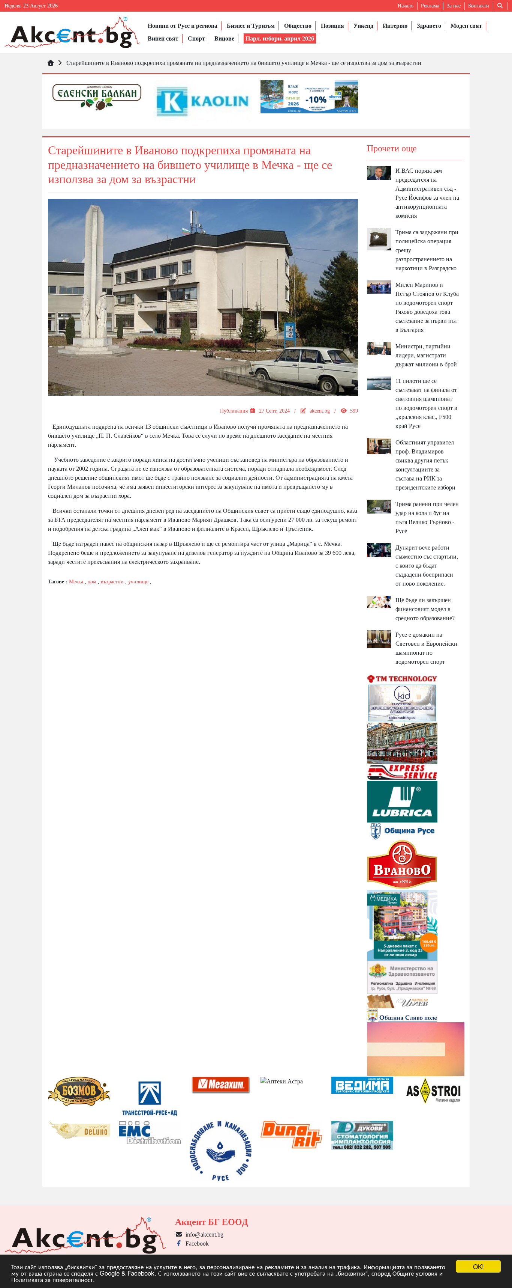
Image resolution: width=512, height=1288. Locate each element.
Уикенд (363, 26)
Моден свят (466, 26)
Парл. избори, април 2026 (280, 38)
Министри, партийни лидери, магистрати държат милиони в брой (426, 355)
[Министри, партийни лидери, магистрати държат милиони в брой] (379, 348)
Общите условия (414, 1272)
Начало (405, 6)
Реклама (430, 6)
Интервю (395, 26)
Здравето (429, 26)
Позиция (332, 26)
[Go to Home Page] (50, 63)
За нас (454, 6)
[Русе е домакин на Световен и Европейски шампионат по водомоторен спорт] (379, 638)
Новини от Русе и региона (182, 26)
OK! (478, 1266)
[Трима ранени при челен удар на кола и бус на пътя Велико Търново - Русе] (379, 506)
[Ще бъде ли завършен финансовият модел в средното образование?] (379, 601)
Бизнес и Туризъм (251, 26)
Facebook (196, 1243)
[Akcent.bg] (72, 32)
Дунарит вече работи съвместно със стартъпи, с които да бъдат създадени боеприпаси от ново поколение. (426, 565)
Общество (297, 26)
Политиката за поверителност (52, 1279)
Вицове (224, 38)
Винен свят (163, 38)
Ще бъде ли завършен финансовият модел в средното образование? (425, 609)
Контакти (478, 6)
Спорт (196, 38)
